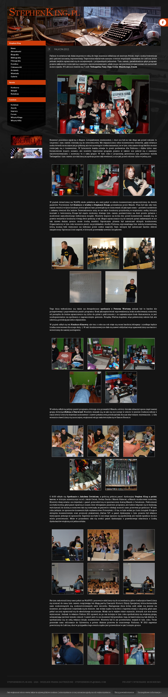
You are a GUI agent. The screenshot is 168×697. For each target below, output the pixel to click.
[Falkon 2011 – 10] (67, 353)
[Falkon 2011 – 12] (139, 353)
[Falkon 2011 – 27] (103, 649)
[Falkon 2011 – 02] (67, 180)
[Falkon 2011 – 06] (103, 253)
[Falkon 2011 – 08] (85, 287)
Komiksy (14, 64)
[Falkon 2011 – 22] (139, 545)
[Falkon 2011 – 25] (139, 578)
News (13, 48)
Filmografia (16, 61)
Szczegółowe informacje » (149, 692)
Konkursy (15, 87)
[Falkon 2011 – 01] (103, 104)
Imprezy (14, 111)
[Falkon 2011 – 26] (67, 649)
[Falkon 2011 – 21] (103, 545)
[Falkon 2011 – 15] (67, 441)
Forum (13, 114)
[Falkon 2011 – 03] (103, 180)
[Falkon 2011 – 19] (121, 474)
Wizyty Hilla (16, 120)
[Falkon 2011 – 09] (121, 287)
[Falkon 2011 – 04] (139, 180)
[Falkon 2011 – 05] (67, 253)
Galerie (14, 76)
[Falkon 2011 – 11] (103, 353)
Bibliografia (16, 58)
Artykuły (14, 70)
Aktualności (16, 51)
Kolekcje (14, 105)
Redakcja (15, 94)
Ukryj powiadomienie (124, 692)
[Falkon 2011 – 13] (85, 387)
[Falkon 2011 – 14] (121, 387)
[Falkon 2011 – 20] (67, 545)
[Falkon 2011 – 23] (67, 578)
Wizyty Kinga (16, 117)
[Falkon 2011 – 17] (139, 441)
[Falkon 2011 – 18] (85, 474)
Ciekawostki (16, 67)
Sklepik (14, 91)
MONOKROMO (154, 682)
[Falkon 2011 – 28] (139, 649)
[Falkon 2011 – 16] (103, 441)
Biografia (15, 54)
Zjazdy (14, 108)
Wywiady (15, 73)
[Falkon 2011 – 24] (103, 578)
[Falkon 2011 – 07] (139, 253)
